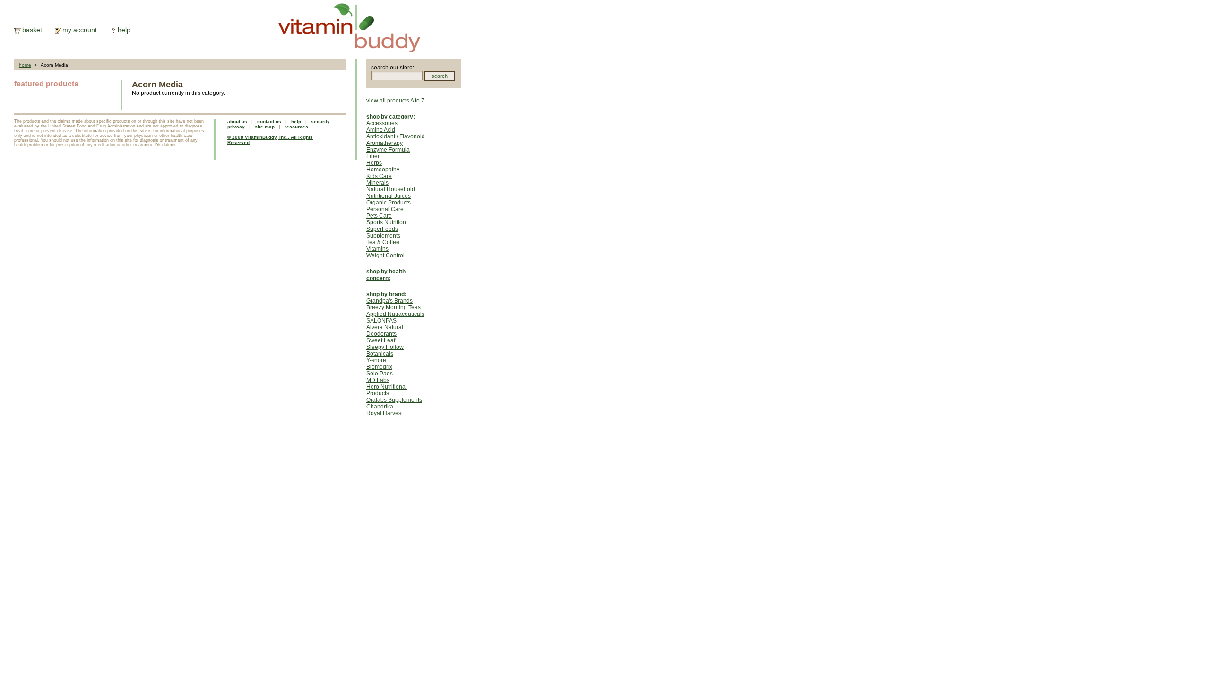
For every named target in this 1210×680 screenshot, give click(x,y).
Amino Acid (380, 130)
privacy (236, 126)
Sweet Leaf (380, 340)
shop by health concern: (386, 274)
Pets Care (379, 215)
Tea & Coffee (382, 242)
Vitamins (377, 249)
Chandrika (379, 406)
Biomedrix (379, 367)
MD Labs (377, 380)
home (25, 65)
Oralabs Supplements (394, 400)
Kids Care (379, 176)
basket (32, 30)
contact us (269, 121)
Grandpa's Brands (389, 301)
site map (265, 126)
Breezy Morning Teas (393, 307)
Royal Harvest (384, 413)
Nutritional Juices (388, 196)
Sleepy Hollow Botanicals (385, 350)
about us (237, 121)
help (124, 30)
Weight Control (385, 255)
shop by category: (390, 116)
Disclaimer (165, 145)
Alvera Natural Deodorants (384, 330)
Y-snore (376, 360)
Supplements (383, 235)
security (320, 121)
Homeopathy (382, 169)
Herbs (374, 163)
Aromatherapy (384, 143)
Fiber (373, 156)
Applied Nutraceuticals (395, 314)
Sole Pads (379, 373)
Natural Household (390, 189)
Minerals (377, 182)
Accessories (382, 123)
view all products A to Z (395, 100)
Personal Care (385, 209)
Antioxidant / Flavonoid (395, 136)
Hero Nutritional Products (386, 390)
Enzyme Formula (388, 149)
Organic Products (388, 202)
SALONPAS (381, 320)
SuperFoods (382, 229)
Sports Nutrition (386, 222)
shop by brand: (386, 294)
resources (296, 126)
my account (79, 30)
